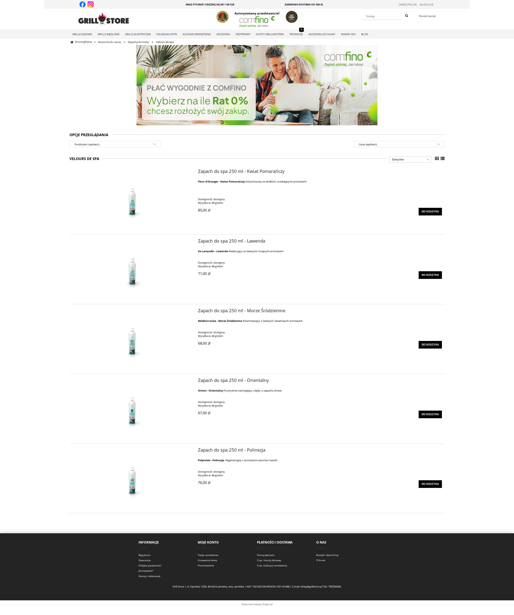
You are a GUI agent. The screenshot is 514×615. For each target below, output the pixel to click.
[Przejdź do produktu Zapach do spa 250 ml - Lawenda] (131, 269)
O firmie (320, 560)
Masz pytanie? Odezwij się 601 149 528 (210, 4)
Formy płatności (266, 555)
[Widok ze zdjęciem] (437, 158)
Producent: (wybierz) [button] (87, 144)
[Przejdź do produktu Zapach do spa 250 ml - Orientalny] (131, 408)
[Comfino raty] (257, 85)
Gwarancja (145, 560)
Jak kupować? (146, 570)
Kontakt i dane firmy (327, 555)
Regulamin (144, 555)
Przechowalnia (206, 565)
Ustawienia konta (207, 560)
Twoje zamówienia (208, 555)
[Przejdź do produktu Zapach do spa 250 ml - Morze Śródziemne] (131, 339)
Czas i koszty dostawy (269, 560)
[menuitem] (82, 34)
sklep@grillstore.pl (311, 586)
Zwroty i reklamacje (149, 576)
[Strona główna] (103, 18)
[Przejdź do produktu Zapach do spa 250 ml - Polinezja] (131, 478)
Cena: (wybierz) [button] (368, 144)
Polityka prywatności (150, 565)
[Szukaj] (407, 16)
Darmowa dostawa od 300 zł (304, 4)
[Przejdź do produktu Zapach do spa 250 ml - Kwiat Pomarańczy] (131, 199)
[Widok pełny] (443, 158)
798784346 (334, 586)
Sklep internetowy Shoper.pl (257, 604)
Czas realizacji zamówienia (272, 565)
